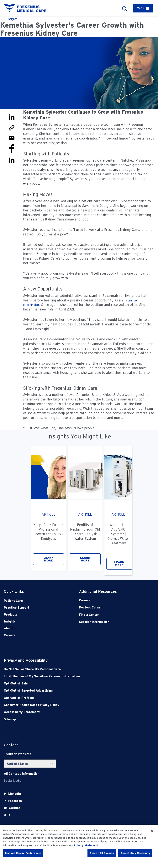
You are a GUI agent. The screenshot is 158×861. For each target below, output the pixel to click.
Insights (10, 621)
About (8, 628)
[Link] (11, 127)
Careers (9, 635)
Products (10, 614)
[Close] (152, 831)
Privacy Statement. (86, 845)
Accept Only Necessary (135, 853)
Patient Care (13, 601)
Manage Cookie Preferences (23, 853)
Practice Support (16, 607)
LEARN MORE (49, 559)
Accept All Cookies (102, 853)
